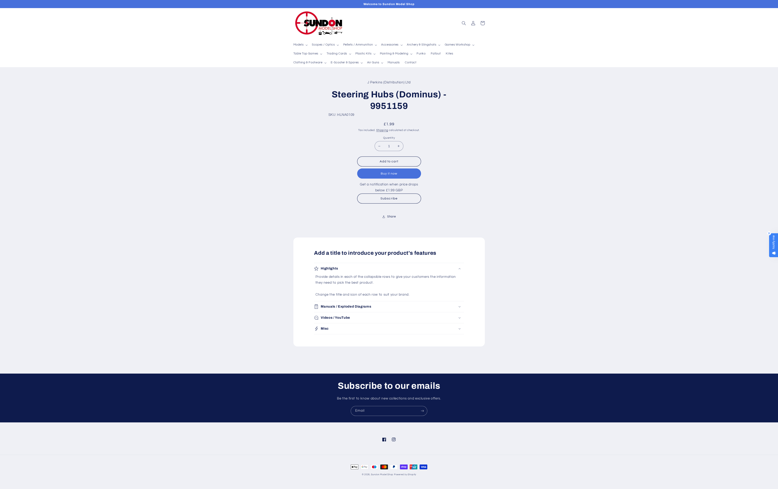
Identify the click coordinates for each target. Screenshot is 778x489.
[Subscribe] (422, 411)
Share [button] (391, 216)
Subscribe (388, 198)
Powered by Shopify (405, 474)
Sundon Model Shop (382, 474)
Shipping (382, 130)
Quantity (389, 137)
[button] (300, 44)
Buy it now (389, 173)
